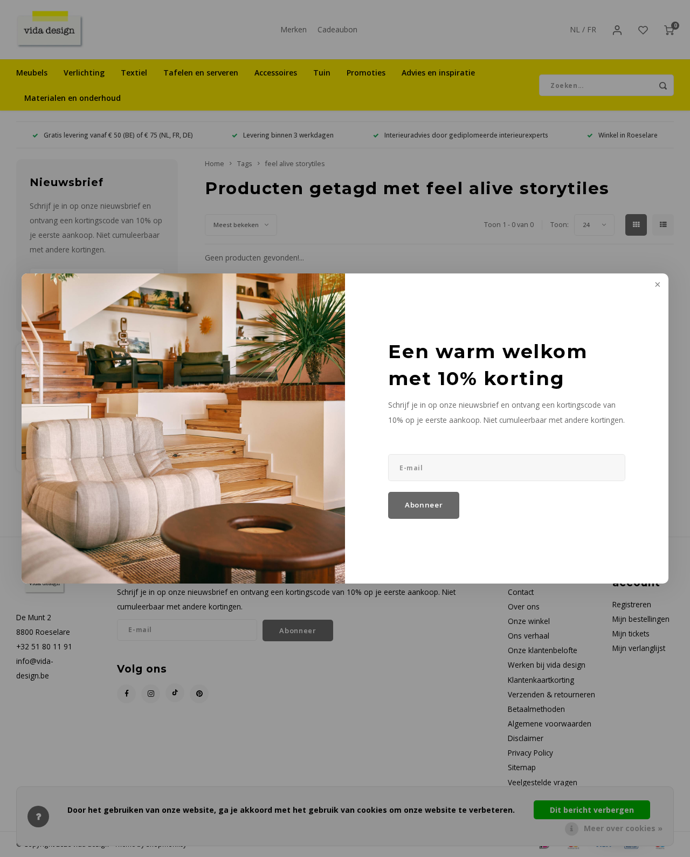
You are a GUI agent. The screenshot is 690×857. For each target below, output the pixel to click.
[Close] (656, 285)
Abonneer (424, 505)
